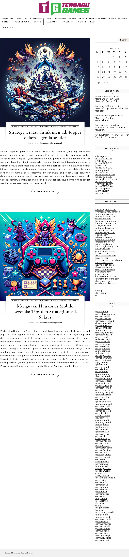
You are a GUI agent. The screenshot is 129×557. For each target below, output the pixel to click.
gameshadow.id (103, 360)
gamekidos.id (101, 521)
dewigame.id (101, 371)
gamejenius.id (102, 369)
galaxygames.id (103, 402)
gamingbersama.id (104, 321)
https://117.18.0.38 (103, 177)
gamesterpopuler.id (105, 314)
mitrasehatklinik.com (105, 256)
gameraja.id (101, 365)
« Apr (98, 82)
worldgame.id (102, 427)
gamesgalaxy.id (103, 390)
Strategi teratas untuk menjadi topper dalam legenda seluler (45, 135)
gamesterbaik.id (103, 346)
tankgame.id (101, 515)
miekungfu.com (103, 237)
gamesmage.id (102, 457)
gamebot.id (101, 492)
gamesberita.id (102, 397)
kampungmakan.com (106, 223)
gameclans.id (101, 485)
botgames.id (101, 466)
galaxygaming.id (103, 385)
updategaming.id (104, 392)
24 (126, 72)
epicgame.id (101, 505)
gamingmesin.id (103, 524)
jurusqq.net (101, 165)
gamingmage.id (103, 441)
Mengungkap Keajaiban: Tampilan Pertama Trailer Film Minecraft (110, 127)
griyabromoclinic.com (106, 283)
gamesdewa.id (102, 341)
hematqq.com (102, 188)
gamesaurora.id (103, 388)
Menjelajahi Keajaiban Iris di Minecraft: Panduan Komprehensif (109, 118)
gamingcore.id (102, 528)
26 (98, 77)
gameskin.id (101, 480)
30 (120, 77)
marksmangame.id (104, 512)
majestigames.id (103, 355)
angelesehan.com (104, 230)
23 (120, 72)
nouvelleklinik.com (105, 265)
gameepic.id (101, 496)
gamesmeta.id (102, 452)
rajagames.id (101, 362)
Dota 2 (37, 22)
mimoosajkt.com (103, 244)
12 (98, 67)
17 (126, 67)
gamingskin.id (102, 434)
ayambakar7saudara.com (108, 212)
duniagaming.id (103, 323)
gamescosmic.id (103, 395)
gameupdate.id (103, 411)
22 (115, 72)
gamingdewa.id (103, 318)
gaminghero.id (102, 526)
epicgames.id (101, 473)
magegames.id (102, 471)
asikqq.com (101, 156)
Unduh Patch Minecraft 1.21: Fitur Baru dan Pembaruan (112, 136)
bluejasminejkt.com (105, 232)
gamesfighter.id (103, 455)
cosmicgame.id (102, 420)
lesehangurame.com (105, 209)
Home (5, 22)
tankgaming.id (102, 517)
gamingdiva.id (102, 533)
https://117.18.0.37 (103, 181)
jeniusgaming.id (103, 328)
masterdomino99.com (106, 179)
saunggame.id (102, 374)
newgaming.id (102, 383)
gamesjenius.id (102, 344)
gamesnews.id (102, 399)
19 (98, 72)
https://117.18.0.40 (104, 186)
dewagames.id (102, 348)
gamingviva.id (102, 540)
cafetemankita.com (105, 239)
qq (96, 295)
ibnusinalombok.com (105, 276)
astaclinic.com (102, 274)
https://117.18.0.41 (103, 172)
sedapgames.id (102, 353)
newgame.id (101, 418)
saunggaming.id (103, 330)
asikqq (98, 291)
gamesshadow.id (103, 335)
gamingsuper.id (103, 538)
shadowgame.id (103, 376)
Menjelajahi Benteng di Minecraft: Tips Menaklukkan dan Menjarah (111, 108)
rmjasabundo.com (104, 242)
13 (103, 67)
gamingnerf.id (102, 432)
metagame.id (102, 501)
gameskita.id (101, 311)
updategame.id (103, 422)
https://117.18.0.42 (103, 168)
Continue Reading (45, 191)
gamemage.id (102, 494)
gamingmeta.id (102, 443)
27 (103, 77)
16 (120, 67)
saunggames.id (102, 351)
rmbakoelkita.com (104, 228)
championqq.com (104, 184)
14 (109, 67)
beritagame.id (102, 425)
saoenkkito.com (103, 219)
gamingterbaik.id (103, 325)
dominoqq (100, 293)
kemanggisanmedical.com (108, 260)
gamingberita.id (103, 381)
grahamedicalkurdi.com (107, 279)
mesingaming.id (103, 535)
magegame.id (102, 508)
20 (103, 72)
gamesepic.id (101, 459)
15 (114, 67)
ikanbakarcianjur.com (106, 251)
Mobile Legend (21, 22)
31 (126, 77)
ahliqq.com (100, 161)
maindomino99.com (105, 174)
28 (109, 77)
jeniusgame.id (102, 429)
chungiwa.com (102, 249)
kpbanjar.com (102, 258)
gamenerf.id (101, 482)
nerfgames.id (101, 464)
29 (115, 77)
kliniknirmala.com (104, 262)
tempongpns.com (104, 214)
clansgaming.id (102, 438)
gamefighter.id (102, 489)
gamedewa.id (102, 367)
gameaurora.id (102, 406)
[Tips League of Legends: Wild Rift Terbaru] (64, 8)
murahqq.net (102, 170)
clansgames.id (102, 462)
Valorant (51, 22)
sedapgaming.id (103, 339)
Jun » (105, 82)
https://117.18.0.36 (103, 158)
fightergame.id (102, 503)
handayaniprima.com (105, 221)
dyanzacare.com (103, 281)
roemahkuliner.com (105, 216)
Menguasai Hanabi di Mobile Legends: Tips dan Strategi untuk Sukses (45, 311)
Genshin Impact (87, 22)
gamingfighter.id (103, 450)
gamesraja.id (101, 337)
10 (126, 62)
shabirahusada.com (105, 269)
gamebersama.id (103, 358)
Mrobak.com (101, 235)
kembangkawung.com (106, 246)
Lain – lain (8, 27)
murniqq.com (102, 191)
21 (109, 72)
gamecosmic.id (102, 408)
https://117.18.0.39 (103, 163)
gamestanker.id (103, 519)
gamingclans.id (102, 436)
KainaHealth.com (103, 267)
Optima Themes (26, 553)
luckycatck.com (103, 226)
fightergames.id (103, 468)
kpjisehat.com (102, 253)
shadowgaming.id (104, 332)
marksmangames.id (105, 478)
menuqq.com (102, 193)
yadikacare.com (103, 272)
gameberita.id (102, 413)
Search (123, 40)
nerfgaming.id (102, 445)
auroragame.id (102, 415)
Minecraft (68, 22)
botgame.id (101, 498)
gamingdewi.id (102, 316)
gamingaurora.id (103, 378)
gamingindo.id (102, 531)
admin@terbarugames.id (52, 143)
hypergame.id (102, 510)
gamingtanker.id (103, 448)
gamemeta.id (102, 487)
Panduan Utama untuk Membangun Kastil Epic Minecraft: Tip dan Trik (107, 98)
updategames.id (103, 404)
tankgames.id (102, 475)
